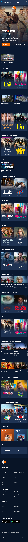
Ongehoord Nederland (19, 472)
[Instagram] (25, 538)
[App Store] (6, 521)
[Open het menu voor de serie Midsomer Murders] (12, 229)
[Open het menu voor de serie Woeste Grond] (12, 114)
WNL (15, 479)
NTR (15, 470)
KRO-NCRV (4, 479)
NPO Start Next (5, 509)
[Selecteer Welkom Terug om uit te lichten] (14, 47)
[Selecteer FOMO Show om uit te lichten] (4, 47)
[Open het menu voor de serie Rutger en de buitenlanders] (12, 139)
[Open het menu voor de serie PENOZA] (12, 253)
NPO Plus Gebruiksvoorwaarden (19, 530)
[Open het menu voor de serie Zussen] (25, 253)
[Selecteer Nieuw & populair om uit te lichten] (24, 47)
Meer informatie (6, 3)
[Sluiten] (26, 1)
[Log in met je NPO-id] (25, 7)
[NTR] (20, 450)
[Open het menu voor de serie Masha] (12, 381)
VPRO (15, 477)
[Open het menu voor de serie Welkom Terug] (25, 139)
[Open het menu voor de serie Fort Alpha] (12, 72)
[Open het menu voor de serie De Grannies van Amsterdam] (25, 72)
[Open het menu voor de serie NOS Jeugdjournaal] (25, 405)
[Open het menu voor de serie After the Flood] (25, 229)
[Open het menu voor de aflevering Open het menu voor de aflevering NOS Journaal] (12, 96)
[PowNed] (7, 450)
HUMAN (3, 477)
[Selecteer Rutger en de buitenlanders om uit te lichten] (9, 47)
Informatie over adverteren (13, 532)
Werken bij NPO (17, 494)
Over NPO (4, 491)
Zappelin (3, 504)
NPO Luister (4, 514)
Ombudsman (17, 509)
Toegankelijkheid (5, 494)
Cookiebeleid (4, 532)
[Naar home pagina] (14, 7)
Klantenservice (17, 496)
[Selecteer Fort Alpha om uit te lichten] (19, 47)
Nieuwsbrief (16, 491)
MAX (3, 482)
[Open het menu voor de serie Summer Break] (12, 405)
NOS (2, 484)
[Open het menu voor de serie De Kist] (12, 180)
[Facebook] (22, 538)
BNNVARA (4, 472)
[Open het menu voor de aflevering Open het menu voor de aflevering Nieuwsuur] (25, 96)
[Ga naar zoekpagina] (22, 7)
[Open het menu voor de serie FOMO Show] (12, 204)
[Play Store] (15, 521)
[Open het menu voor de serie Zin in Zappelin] (25, 381)
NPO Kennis (16, 504)
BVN (2, 511)
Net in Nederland (17, 511)
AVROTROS (4, 470)
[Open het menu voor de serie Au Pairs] (25, 180)
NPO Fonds (16, 506)
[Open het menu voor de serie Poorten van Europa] (12, 296)
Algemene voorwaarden (6, 530)
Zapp (3, 506)
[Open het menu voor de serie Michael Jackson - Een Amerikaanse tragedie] (25, 296)
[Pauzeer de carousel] (24, 44)
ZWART (16, 482)
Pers (2, 496)
